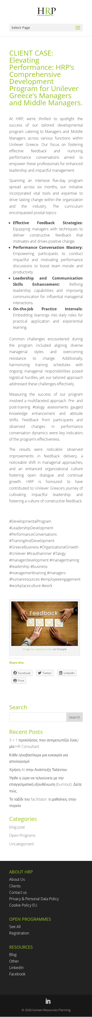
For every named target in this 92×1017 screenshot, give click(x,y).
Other (14, 961)
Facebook (17, 974)
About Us (17, 879)
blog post (17, 827)
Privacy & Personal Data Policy (34, 898)
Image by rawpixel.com (37, 649)
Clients (15, 886)
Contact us (18, 892)
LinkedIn (16, 967)
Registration (19, 933)
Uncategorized (21, 843)
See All (15, 926)
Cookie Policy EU (23, 905)
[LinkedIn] (48, 1001)
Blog (13, 954)
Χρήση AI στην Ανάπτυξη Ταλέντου (38, 769)
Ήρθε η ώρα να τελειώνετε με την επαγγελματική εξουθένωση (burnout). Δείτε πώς (45, 784)
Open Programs (22, 835)
